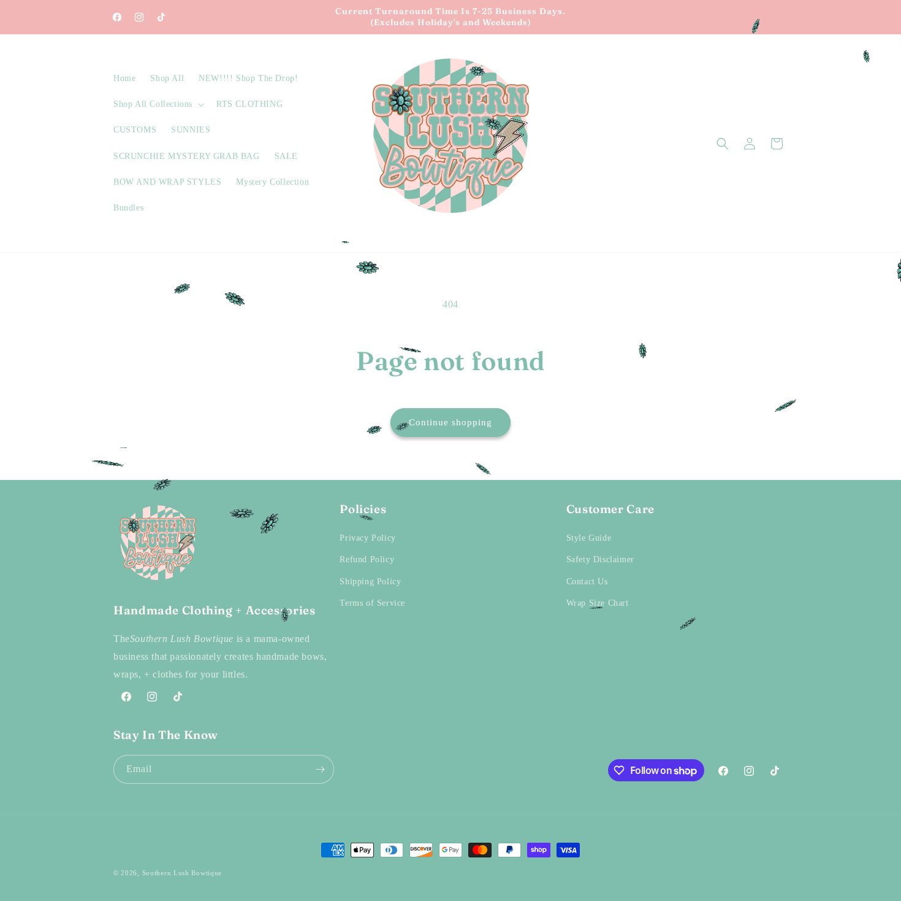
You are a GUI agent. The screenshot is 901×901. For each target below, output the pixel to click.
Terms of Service (372, 603)
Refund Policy (367, 559)
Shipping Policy (370, 581)
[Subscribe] (319, 769)
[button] (157, 104)
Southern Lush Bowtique (182, 872)
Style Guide (589, 538)
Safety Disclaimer (600, 559)
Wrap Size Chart (597, 603)
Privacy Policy (367, 538)
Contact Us (587, 581)
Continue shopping (450, 422)
